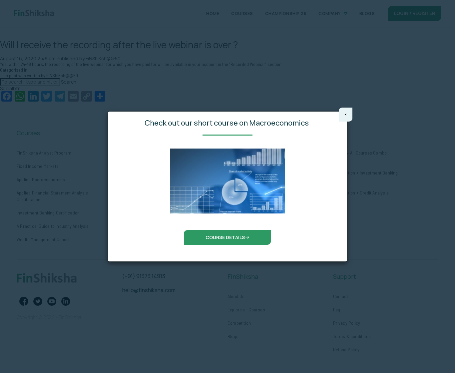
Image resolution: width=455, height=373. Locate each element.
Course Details (225, 237)
